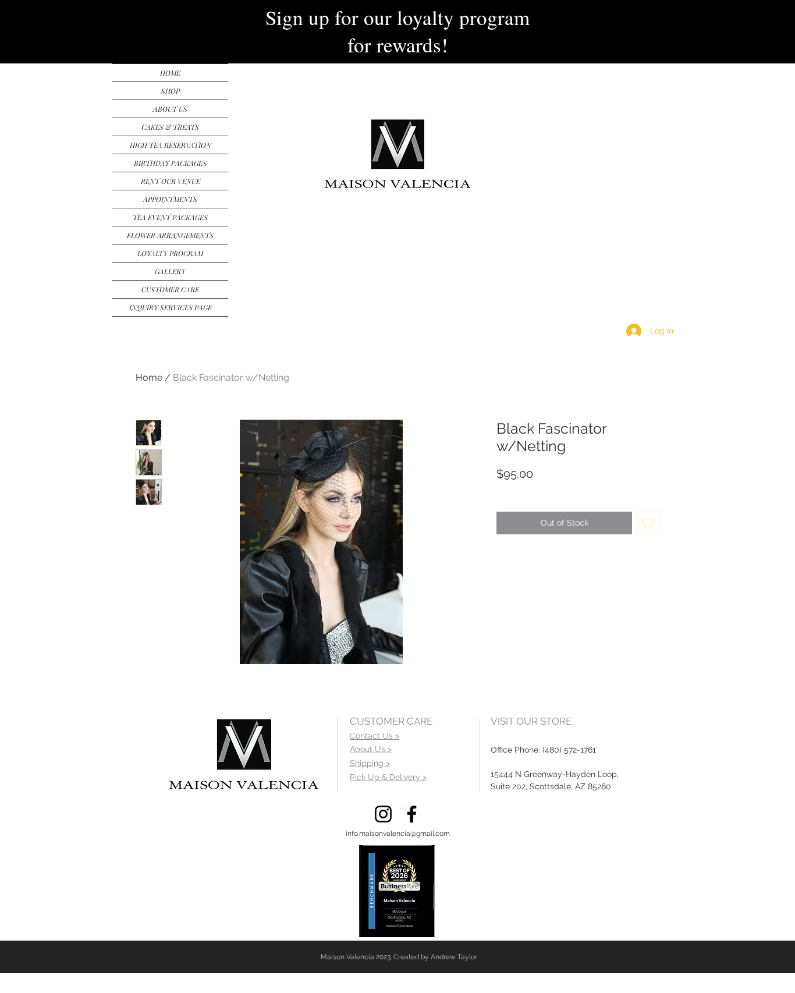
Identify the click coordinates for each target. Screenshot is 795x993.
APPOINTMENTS (170, 199)
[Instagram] (383, 814)
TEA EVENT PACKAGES (170, 217)
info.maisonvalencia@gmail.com (398, 833)
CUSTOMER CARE (170, 289)
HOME (170, 72)
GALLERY (170, 271)
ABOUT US (170, 109)
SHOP (170, 90)
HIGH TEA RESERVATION (170, 145)
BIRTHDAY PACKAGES (170, 163)
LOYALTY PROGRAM (170, 253)
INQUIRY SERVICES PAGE (170, 307)
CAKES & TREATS (170, 127)
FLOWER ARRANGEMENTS (170, 235)
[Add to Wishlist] (648, 523)
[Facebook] (411, 814)
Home (149, 377)
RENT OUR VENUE (170, 181)
